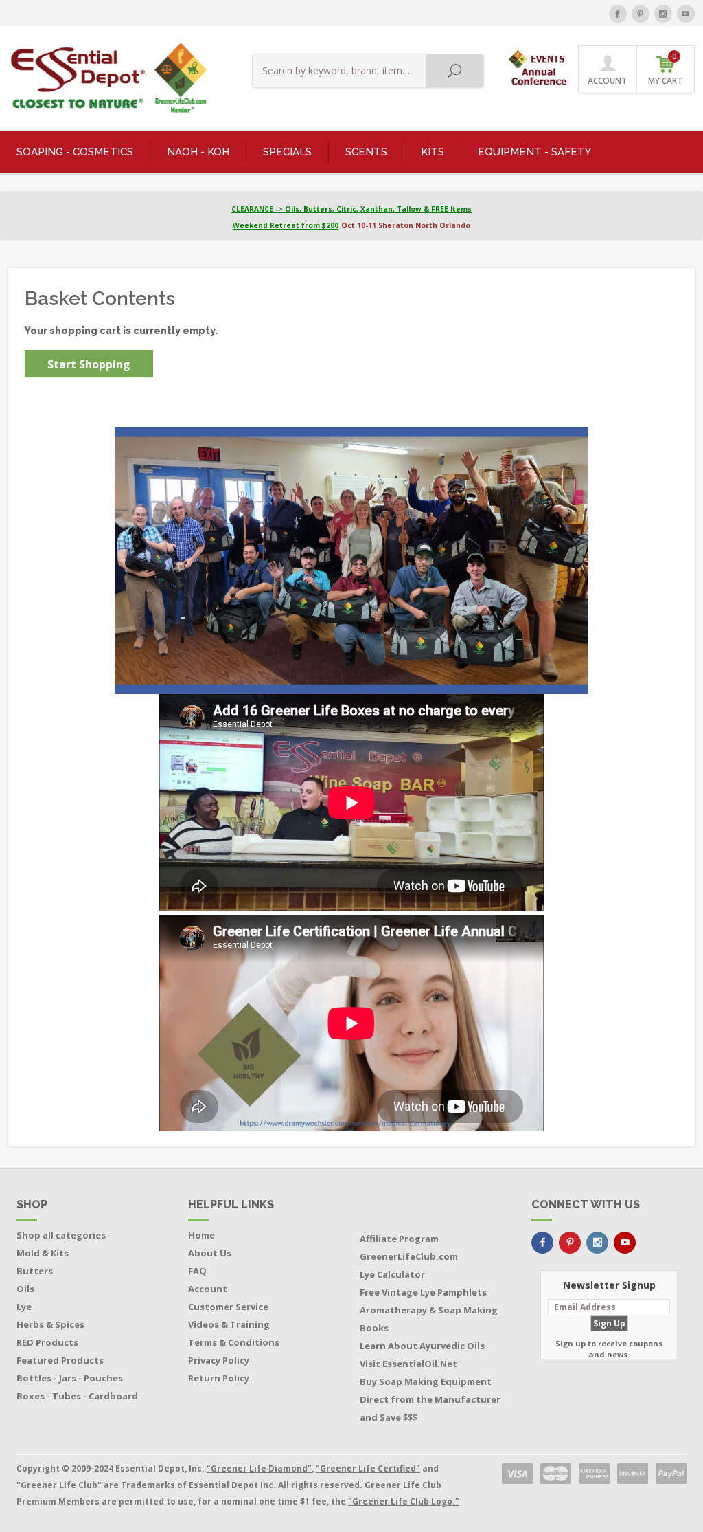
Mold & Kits (42, 1253)
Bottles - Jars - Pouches (69, 1378)
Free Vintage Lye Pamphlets (423, 1292)
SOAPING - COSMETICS (74, 152)
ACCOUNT (607, 81)
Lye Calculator (392, 1274)
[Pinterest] (640, 14)
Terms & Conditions (233, 1342)
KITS (432, 152)
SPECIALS (287, 152)
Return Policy (218, 1378)
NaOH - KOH (198, 152)
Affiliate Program (399, 1238)
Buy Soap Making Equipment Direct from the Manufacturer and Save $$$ (430, 1399)
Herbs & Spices (50, 1324)
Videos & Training (229, 1324)
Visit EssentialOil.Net (408, 1363)
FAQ (197, 1271)
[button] (539, 64)
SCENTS (366, 152)
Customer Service (228, 1306)
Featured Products (60, 1360)
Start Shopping (88, 364)
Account (207, 1289)
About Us (209, 1253)
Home (201, 1235)
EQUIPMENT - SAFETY (534, 152)
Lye (24, 1306)
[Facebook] (618, 14)
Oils (25, 1289)
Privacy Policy (218, 1360)
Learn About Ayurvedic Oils (422, 1346)
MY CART (665, 69)
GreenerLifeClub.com (409, 1256)
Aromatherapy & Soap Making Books (429, 1319)
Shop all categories (61, 1235)
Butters (34, 1271)
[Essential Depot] (105, 78)
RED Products (47, 1342)
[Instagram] (663, 14)
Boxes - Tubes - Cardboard (77, 1396)
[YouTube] (686, 14)
